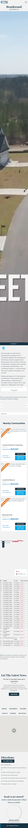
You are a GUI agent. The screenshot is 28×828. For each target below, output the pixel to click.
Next (26, 405)
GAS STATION (22, 713)
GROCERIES (23, 708)
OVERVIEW (14, 344)
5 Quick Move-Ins (6, 457)
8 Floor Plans (5, 525)
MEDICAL (4, 708)
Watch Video (14, 177)
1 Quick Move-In (6, 527)
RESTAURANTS (13, 708)
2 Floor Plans (5, 455)
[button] (13, 541)
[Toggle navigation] (26, 2)
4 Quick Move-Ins (6, 492)
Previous (1, 405)
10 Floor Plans (5, 490)
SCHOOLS (5, 713)
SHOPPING (13, 713)
